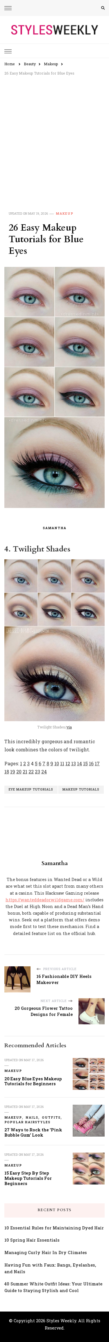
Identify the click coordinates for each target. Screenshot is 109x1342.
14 (79, 763)
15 (85, 763)
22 (31, 771)
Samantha (54, 528)
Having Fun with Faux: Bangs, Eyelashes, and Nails (50, 1268)
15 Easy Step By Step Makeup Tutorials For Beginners (28, 1178)
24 (44, 771)
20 (19, 771)
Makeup (64, 213)
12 (67, 763)
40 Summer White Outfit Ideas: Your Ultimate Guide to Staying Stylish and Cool (53, 1287)
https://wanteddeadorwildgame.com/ (45, 899)
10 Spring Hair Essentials (32, 1240)
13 (73, 763)
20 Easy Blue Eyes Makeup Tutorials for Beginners (33, 1081)
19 (12, 771)
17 (97, 763)
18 (6, 771)
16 (91, 763)
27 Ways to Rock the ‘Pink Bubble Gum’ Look (33, 1132)
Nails (32, 1117)
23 (37, 771)
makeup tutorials (80, 789)
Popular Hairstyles (27, 1122)
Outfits (51, 1117)
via (69, 727)
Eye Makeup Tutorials (31, 789)
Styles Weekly (61, 1320)
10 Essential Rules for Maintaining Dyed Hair (54, 1228)
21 (25, 771)
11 (62, 763)
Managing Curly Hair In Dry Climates (45, 1252)
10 (56, 763)
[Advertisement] (54, 136)
